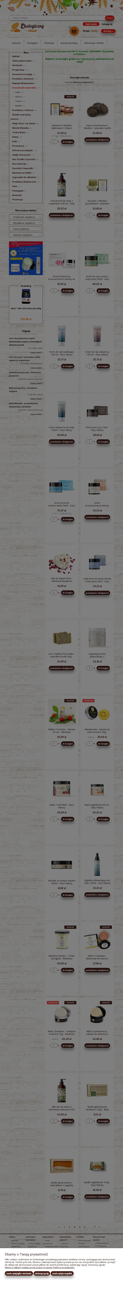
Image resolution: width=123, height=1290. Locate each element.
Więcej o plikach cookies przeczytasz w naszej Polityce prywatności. (40, 1267)
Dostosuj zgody (42, 1273)
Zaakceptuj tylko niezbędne (19, 1273)
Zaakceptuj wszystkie (62, 1273)
